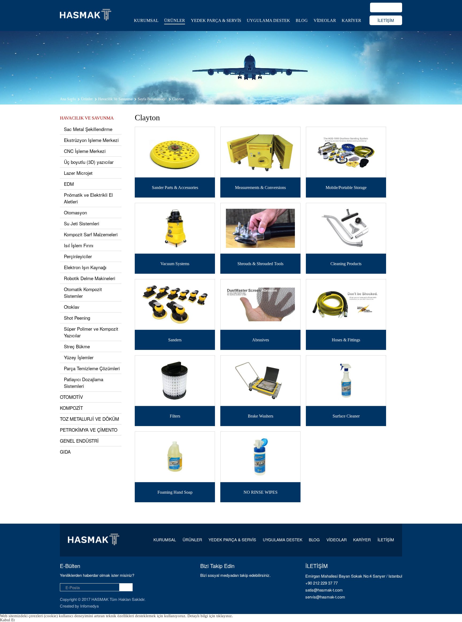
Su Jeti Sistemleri (81, 223)
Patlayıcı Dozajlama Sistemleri (83, 382)
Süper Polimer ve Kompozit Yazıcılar (91, 332)
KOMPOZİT (71, 407)
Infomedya (89, 606)
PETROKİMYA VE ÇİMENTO (88, 429)
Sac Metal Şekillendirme (88, 129)
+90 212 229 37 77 (321, 583)
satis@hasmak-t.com (324, 590)
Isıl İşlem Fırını (78, 245)
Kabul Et (7, 620)
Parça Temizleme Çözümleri (92, 368)
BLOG (302, 20)
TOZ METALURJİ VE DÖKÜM (89, 418)
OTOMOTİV (71, 396)
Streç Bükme (77, 346)
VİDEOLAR (325, 20)
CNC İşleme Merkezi (85, 151)
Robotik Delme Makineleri (89, 278)
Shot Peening (77, 317)
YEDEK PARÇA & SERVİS (216, 20)
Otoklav (71, 306)
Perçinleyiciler (78, 256)
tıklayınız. (224, 616)
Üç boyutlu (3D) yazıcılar (89, 162)
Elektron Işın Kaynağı (85, 267)
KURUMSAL (146, 20)
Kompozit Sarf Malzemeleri (91, 234)
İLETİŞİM (386, 20)
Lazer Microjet (78, 172)
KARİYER (351, 20)
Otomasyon (75, 212)
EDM (69, 183)
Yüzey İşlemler (79, 357)
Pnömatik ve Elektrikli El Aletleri (88, 198)
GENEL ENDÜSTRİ (79, 440)
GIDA (65, 451)
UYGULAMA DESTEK (268, 20)
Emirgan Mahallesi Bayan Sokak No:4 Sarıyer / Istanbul (353, 576)
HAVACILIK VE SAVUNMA (87, 118)
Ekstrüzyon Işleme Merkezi (91, 140)
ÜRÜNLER (174, 20)
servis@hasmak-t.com (325, 597)
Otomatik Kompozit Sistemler (83, 292)
